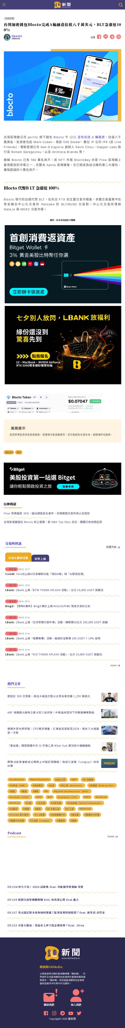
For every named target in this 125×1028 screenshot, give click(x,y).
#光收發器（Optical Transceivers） (84, 803)
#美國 (26, 809)
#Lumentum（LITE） (68, 797)
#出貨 (52, 785)
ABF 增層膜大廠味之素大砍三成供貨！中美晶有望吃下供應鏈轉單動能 (50, 712)
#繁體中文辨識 (16, 820)
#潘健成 (61, 820)
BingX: (10, 606)
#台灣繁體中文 (57, 815)
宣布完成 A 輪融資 (91, 137)
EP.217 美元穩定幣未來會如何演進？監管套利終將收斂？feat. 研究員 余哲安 (56, 912)
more (113, 665)
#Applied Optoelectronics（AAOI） (72, 791)
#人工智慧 (40, 815)
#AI (46, 791)
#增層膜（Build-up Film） (102, 785)
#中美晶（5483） (18, 785)
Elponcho (17, 36)
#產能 (12, 791)
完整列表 (111, 547)
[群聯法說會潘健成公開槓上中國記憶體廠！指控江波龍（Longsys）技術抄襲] (109, 767)
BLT (19, 452)
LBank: (10, 590)
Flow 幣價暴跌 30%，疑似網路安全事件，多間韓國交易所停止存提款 (47, 513)
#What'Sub (85, 809)
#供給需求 (38, 785)
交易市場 (9, 18)
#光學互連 (56, 803)
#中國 (28, 803)
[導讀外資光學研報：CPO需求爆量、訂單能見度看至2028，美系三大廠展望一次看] (109, 733)
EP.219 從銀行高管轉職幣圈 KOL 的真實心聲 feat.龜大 (43, 900)
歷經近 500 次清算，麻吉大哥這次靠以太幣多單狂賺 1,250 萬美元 (48, 696)
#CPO (39, 797)
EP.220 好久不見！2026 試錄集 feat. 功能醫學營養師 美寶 (45, 887)
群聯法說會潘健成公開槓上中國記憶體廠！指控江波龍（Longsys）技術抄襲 (53, 764)
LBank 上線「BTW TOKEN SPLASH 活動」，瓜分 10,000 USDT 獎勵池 (60, 590)
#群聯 (73, 820)
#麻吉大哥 (60, 779)
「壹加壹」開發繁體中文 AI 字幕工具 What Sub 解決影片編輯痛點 (49, 745)
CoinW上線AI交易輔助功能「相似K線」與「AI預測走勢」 (51, 574)
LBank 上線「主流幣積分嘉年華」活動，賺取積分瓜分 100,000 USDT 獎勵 (62, 622)
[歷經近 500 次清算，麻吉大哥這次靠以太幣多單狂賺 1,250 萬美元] (109, 701)
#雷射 (38, 809)
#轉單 (36, 791)
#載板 (24, 791)
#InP (50, 797)
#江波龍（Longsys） (40, 820)
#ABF (74, 779)
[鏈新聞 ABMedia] (62, 4)
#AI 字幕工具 (53, 809)
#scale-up (14, 803)
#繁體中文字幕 (92, 815)
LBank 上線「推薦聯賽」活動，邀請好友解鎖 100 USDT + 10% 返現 (58, 638)
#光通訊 (13, 809)
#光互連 (41, 803)
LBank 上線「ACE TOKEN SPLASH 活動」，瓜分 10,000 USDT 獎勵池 (59, 654)
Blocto (59, 137)
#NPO (87, 797)
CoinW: (10, 574)
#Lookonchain (16, 779)
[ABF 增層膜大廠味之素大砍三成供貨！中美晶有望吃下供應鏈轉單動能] (109, 717)
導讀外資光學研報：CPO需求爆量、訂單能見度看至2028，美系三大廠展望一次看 (53, 730)
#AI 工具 (69, 809)
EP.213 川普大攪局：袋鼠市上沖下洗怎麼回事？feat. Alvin (45, 925)
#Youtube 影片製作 (19, 815)
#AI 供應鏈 (88, 779)
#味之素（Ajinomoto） (71, 785)
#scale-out (101, 797)
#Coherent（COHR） (19, 797)
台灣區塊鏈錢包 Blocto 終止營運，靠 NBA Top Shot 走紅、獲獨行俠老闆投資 (53, 522)
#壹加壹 (75, 815)
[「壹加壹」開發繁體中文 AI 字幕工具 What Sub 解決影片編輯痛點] (109, 750)
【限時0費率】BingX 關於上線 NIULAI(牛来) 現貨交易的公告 (53, 606)
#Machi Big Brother (39, 779)
